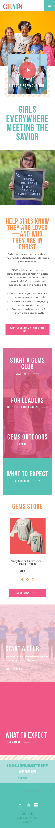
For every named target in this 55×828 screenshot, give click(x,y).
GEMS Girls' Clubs (13, 5)
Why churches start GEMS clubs (27, 329)
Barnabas (20, 805)
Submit (22, 778)
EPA (36, 805)
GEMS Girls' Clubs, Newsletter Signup (27, 765)
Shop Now (22, 593)
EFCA (28, 805)
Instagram (24, 813)
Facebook (31, 813)
